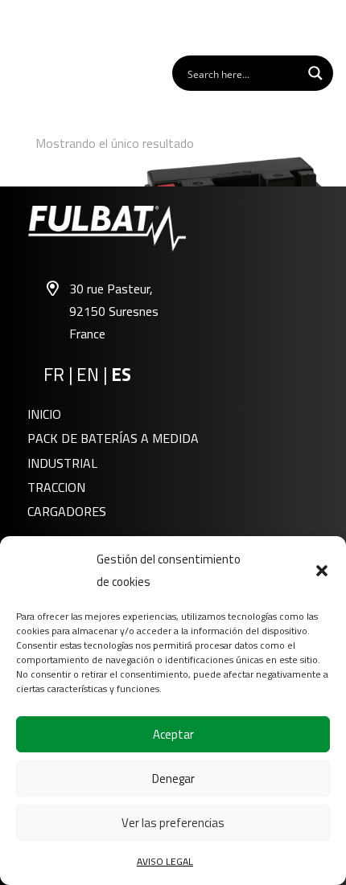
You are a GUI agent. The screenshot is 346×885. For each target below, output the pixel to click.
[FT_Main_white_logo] (57, 26)
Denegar (173, 778)
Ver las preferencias (173, 822)
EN (87, 374)
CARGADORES (66, 511)
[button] (322, 571)
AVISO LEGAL (165, 861)
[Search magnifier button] (315, 73)
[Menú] (325, 26)
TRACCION (56, 487)
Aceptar (173, 734)
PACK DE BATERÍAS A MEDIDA (113, 438)
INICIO (44, 414)
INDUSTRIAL (62, 463)
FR (53, 374)
